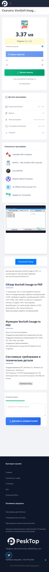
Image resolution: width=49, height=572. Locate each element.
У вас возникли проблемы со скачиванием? (24, 81)
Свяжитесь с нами (13, 478)
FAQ (7, 489)
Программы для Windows (16, 512)
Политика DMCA (12, 495)
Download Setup (25, 262)
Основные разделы (15, 503)
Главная (9, 472)
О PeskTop (9, 484)
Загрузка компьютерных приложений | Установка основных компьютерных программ (26, 530)
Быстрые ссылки (13, 463)
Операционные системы (16, 517)
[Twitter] (9, 555)
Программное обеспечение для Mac (20, 523)
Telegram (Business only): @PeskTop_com (23, 548)
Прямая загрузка (26, 72)
